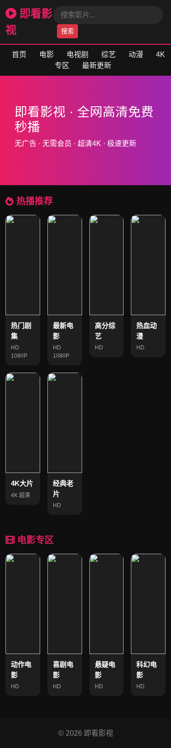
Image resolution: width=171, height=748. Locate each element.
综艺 (108, 54)
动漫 (136, 54)
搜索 (67, 31)
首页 (19, 54)
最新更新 (96, 65)
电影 (46, 54)
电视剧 (77, 54)
